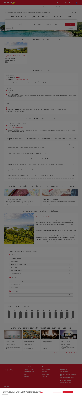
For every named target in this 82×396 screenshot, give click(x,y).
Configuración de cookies (57, 392)
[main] (41, 392)
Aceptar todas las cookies (67, 392)
